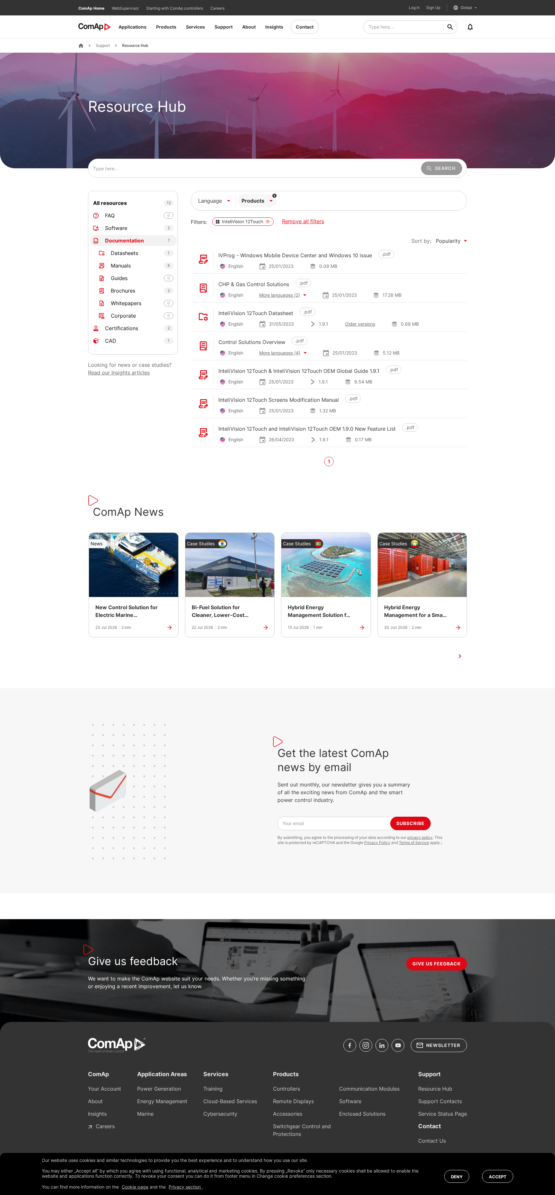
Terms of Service (414, 842)
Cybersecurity (220, 1114)
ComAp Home (91, 8)
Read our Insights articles (119, 372)
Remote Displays (293, 1101)
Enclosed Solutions (362, 1114)
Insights (274, 27)
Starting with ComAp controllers (175, 8)
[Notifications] (470, 27)
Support (224, 27)
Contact (304, 27)
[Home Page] (81, 45)
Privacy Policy (377, 842)
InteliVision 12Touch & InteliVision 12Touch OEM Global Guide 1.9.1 (298, 371)
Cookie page (135, 1187)
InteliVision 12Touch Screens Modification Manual (278, 400)
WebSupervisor (126, 8)
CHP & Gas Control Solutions (253, 284)
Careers (217, 8)
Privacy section (185, 1187)
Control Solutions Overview (251, 342)
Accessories (287, 1114)
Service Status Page (442, 1114)
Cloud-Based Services (230, 1101)
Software (350, 1101)
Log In (414, 7)
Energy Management (162, 1101)
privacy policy (420, 837)
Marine (145, 1114)
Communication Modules (369, 1088)
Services (195, 27)
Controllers (286, 1088)
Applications (132, 27)
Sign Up (433, 7)
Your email (293, 823)
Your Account (104, 1088)
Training (213, 1088)
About (249, 27)
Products (166, 27)
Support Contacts (440, 1101)
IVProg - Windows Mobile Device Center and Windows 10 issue (295, 255)
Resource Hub (135, 45)
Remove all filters (303, 221)
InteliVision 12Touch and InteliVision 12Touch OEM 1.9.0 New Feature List (307, 429)
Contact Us (432, 1141)
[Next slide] (460, 656)
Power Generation (159, 1088)
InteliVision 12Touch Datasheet (255, 313)
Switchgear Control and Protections (302, 1130)
